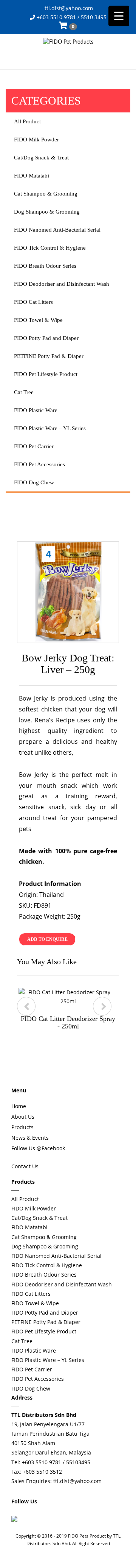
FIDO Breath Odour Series (45, 266)
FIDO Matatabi (31, 176)
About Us (22, 1116)
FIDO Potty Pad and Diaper (46, 338)
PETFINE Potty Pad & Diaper (48, 356)
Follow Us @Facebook (38, 1148)
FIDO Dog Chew (34, 482)
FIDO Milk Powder (36, 139)
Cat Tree (24, 392)
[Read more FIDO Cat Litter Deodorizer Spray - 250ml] (68, 997)
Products (22, 1127)
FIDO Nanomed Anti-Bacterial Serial (57, 230)
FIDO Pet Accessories (39, 464)
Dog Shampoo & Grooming (47, 212)
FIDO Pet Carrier (34, 446)
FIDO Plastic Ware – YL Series (50, 428)
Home (18, 1106)
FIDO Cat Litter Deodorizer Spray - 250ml (68, 1022)
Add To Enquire (47, 939)
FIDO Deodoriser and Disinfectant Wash (61, 284)
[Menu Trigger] (118, 16)
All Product (27, 121)
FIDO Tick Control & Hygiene (50, 248)
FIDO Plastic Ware (35, 410)
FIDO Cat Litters (33, 302)
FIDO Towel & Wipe (38, 320)
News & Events (30, 1137)
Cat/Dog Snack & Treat (41, 158)
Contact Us (25, 1166)
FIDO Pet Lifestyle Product (45, 374)
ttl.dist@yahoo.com (68, 8)
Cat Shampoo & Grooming (45, 194)
